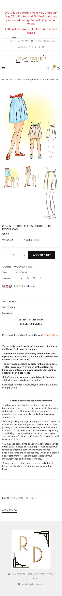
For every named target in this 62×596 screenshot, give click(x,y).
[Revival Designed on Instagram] (39, 47)
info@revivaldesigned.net (44, 41)
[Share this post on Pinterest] (36, 278)
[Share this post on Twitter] (23, 278)
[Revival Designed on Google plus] (36, 47)
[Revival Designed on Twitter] (32, 47)
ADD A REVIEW (9, 510)
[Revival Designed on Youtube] (43, 47)
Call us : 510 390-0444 (19, 41)
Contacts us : (23, 47)
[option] (31, 125)
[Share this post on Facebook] (17, 278)
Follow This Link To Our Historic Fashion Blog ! (31, 31)
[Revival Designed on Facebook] (29, 47)
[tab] (31, 301)
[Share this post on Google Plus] (30, 278)
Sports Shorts (20, 272)
